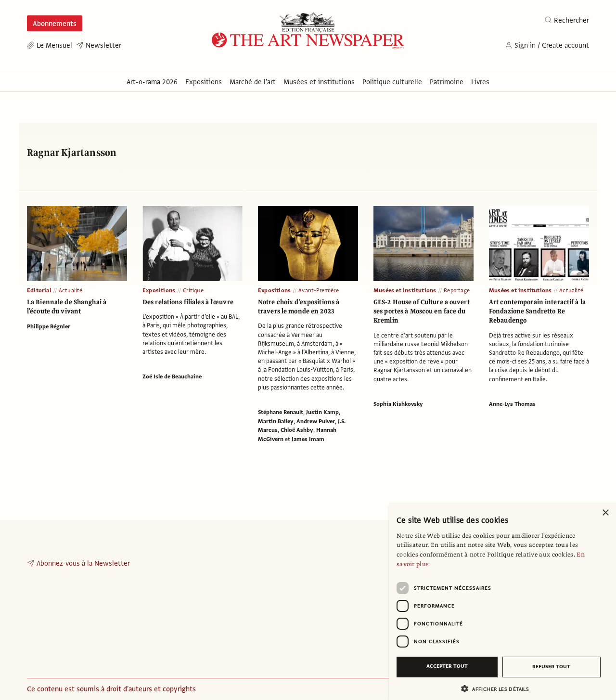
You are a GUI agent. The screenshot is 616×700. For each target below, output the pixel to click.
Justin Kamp (322, 412)
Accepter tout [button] (447, 666)
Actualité (71, 290)
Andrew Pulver (315, 421)
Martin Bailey (276, 421)
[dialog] (502, 601)
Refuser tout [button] (551, 666)
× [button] (605, 513)
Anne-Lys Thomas (512, 404)
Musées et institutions (404, 290)
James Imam (308, 439)
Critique (193, 290)
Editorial (39, 290)
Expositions (158, 290)
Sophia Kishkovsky (398, 404)
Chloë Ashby (297, 430)
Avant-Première (318, 290)
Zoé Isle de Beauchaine (172, 376)
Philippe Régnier (48, 326)
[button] (499, 689)
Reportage (457, 290)
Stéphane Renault (280, 412)
